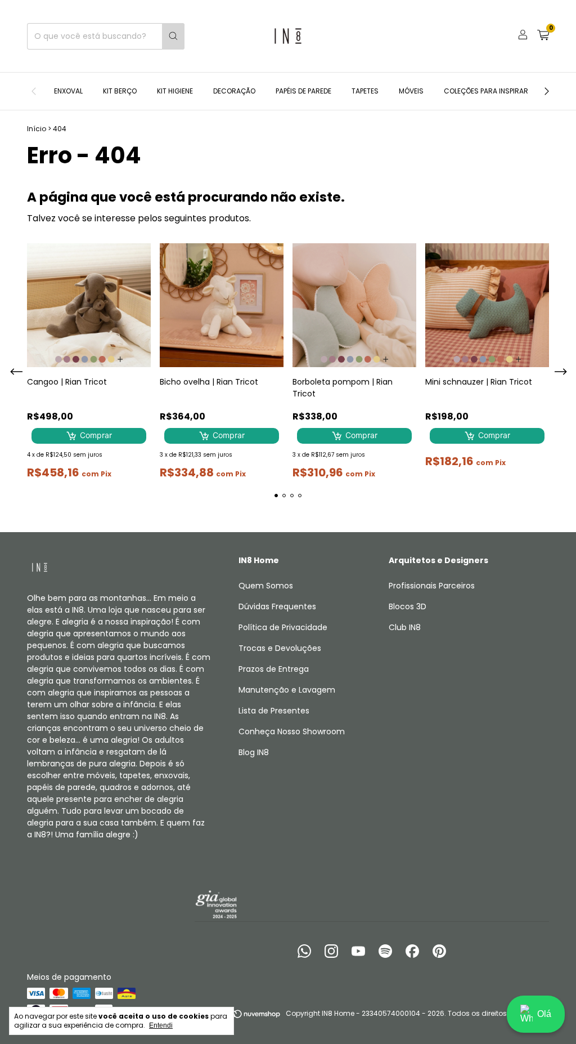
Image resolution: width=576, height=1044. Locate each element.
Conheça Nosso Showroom (291, 731)
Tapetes (365, 91)
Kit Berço (120, 91)
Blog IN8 (253, 752)
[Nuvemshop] (238, 1016)
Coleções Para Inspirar (486, 91)
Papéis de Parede (303, 91)
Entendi (161, 1025)
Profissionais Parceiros (432, 585)
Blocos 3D (407, 606)
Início (36, 128)
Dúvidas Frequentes (277, 606)
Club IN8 (405, 627)
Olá (544, 1014)
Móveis (411, 91)
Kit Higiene (175, 91)
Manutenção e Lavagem (286, 689)
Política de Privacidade (282, 627)
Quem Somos (265, 585)
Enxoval (68, 91)
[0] (543, 36)
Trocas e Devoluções (279, 648)
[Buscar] (173, 36)
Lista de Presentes (273, 710)
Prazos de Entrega (273, 669)
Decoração (234, 91)
